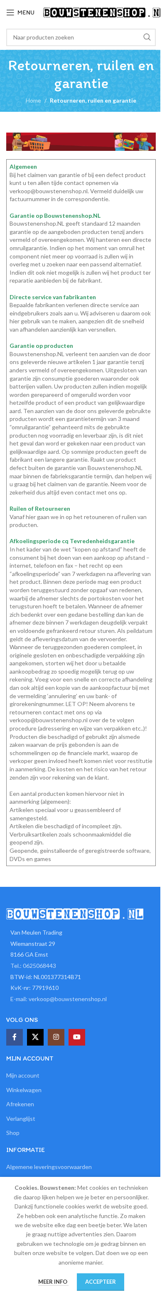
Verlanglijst (20, 1118)
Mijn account (22, 1075)
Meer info (53, 1281)
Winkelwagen (24, 1089)
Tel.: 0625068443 (33, 965)
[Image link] (74, 913)
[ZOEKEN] (147, 37)
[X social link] (35, 1037)
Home (33, 100)
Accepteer (100, 1281)
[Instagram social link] (56, 1037)
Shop (13, 1132)
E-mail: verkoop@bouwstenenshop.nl (58, 998)
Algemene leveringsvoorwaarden (49, 1166)
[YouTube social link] (77, 1037)
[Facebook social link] (14, 1037)
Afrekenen (20, 1103)
